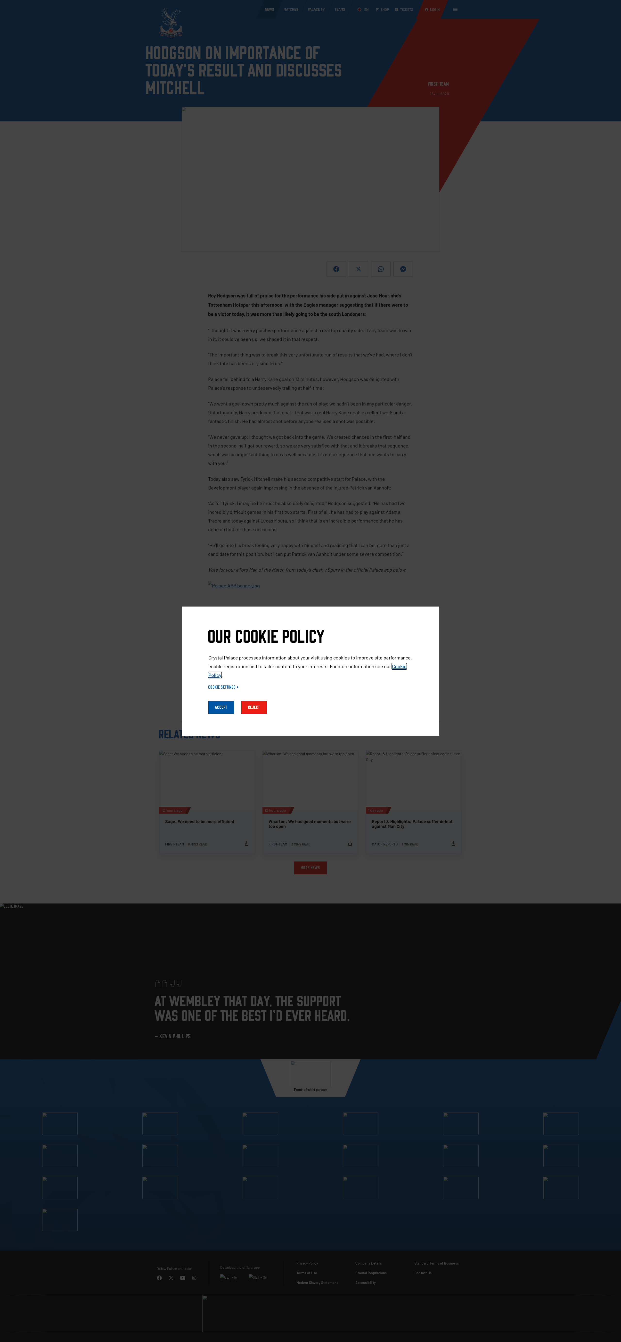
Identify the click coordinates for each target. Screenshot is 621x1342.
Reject (254, 707)
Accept (221, 707)
